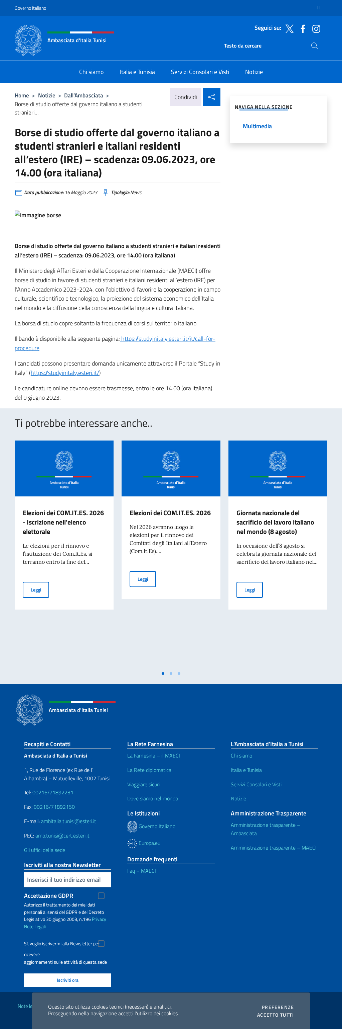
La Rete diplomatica (149, 770)
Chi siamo (241, 755)
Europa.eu (148, 843)
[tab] (163, 673)
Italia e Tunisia (246, 770)
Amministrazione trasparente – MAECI (274, 848)
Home (22, 95)
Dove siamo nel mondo (152, 798)
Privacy (99, 919)
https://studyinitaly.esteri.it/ (65, 372)
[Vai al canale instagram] (314, 28)
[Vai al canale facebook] (301, 28)
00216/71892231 (52, 792)
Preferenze (278, 1007)
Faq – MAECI (141, 871)
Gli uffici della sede (44, 850)
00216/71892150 (54, 807)
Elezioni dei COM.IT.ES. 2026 (170, 512)
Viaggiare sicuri (143, 784)
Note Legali (35, 926)
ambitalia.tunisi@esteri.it (68, 821)
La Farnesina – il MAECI (153, 755)
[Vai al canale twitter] (288, 28)
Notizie (46, 95)
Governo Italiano (30, 7)
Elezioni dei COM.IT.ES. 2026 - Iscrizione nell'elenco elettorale (63, 522)
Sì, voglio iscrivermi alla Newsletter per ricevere (62, 944)
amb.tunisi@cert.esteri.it (62, 836)
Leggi (40, 589)
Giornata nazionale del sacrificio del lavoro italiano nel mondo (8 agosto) (275, 522)
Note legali (29, 1006)
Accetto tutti (275, 1015)
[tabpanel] (64, 554)
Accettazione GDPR (48, 895)
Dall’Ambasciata (83, 95)
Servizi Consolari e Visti (256, 784)
